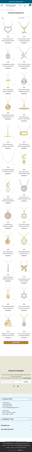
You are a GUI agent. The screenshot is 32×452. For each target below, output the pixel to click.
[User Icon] (25, 5)
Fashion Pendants (9, 9)
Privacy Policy (27, 378)
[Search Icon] (20, 5)
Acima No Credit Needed (16, 1)
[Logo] (11, 5)
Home (2, 9)
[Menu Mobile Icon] (2, 5)
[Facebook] (14, 386)
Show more (16, 342)
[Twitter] (17, 386)
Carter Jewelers (13, 441)
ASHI (8, 36)
